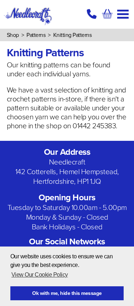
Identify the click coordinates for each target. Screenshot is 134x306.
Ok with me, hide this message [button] (67, 293)
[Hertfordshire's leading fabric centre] (28, 25)
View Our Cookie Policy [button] (39, 275)
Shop (13, 35)
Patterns (35, 35)
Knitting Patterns (72, 35)
